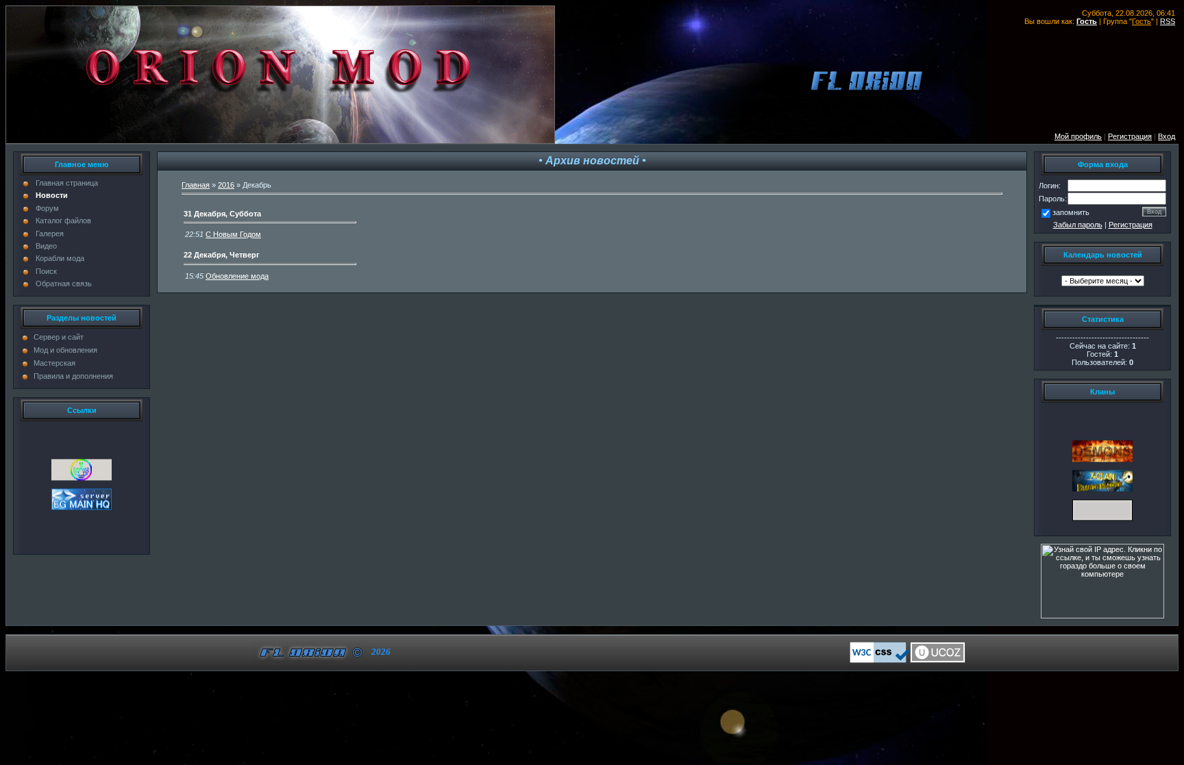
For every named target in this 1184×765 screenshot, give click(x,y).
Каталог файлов (63, 220)
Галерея (50, 233)
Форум (47, 208)
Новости (52, 195)
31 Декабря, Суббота (222, 214)
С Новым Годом (233, 234)
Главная (196, 185)
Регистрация (1130, 225)
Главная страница (67, 183)
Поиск (46, 271)
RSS (1167, 21)
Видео (46, 246)
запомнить (1070, 212)
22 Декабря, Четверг (222, 255)
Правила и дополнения (73, 376)
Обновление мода (237, 276)
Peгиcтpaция (1130, 136)
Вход (1166, 136)
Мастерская (54, 363)
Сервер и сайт (59, 337)
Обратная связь (64, 283)
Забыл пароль (1077, 225)
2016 (226, 185)
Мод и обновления (65, 350)
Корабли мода (60, 258)
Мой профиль (1078, 136)
